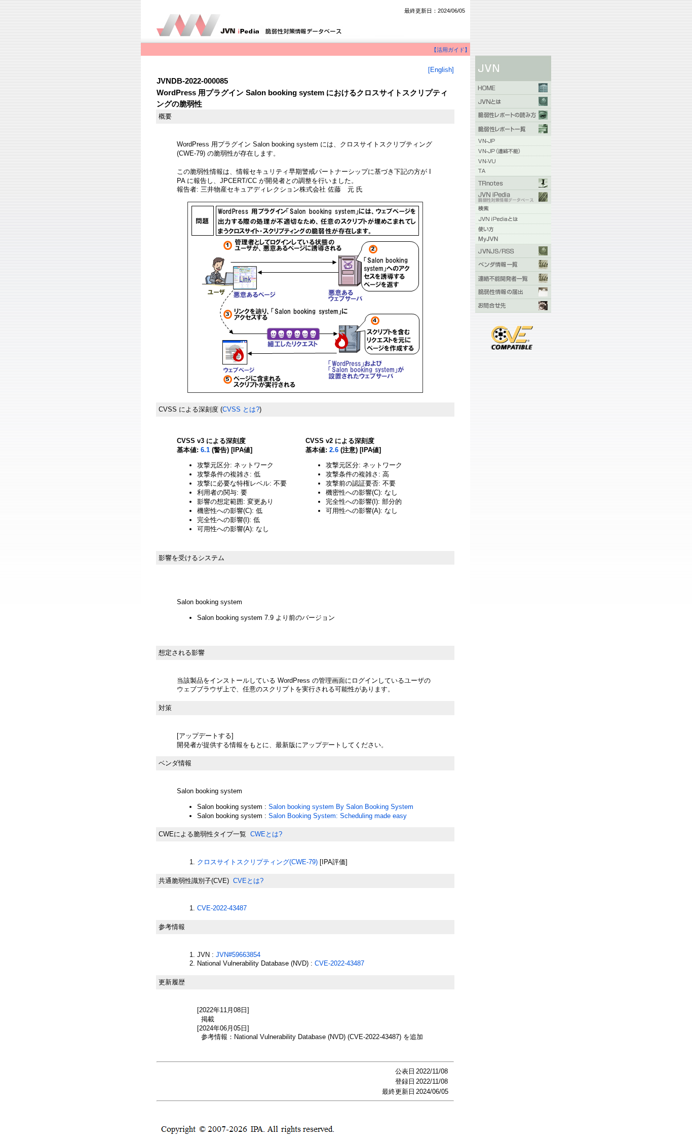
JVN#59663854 (238, 954)
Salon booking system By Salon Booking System (340, 806)
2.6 (333, 450)
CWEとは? (266, 834)
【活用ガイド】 (450, 50)
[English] (441, 69)
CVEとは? (248, 880)
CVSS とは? (240, 409)
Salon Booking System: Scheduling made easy (337, 816)
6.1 (205, 450)
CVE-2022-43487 (222, 908)
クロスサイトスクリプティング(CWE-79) (257, 862)
